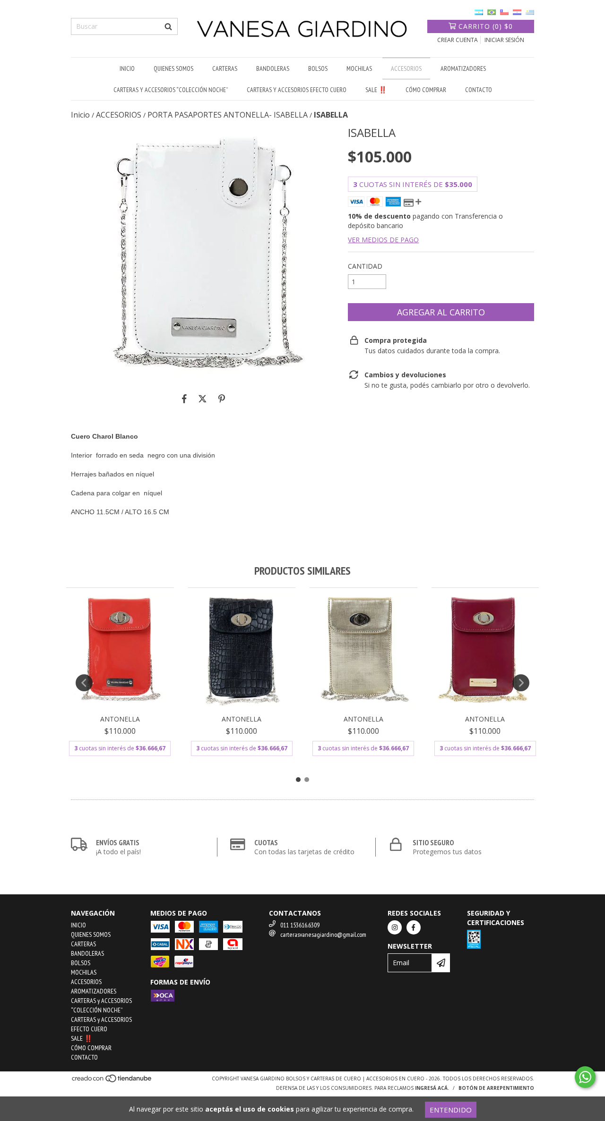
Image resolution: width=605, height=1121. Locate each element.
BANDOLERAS (272, 68)
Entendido (451, 1109)
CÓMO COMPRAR (426, 89)
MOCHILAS (359, 68)
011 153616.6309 (300, 925)
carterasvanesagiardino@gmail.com (323, 934)
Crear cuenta (457, 40)
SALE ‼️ (376, 89)
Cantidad (365, 266)
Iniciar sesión (504, 40)
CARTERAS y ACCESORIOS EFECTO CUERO (296, 89)
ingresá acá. (432, 1088)
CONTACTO (478, 89)
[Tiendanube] (112, 1081)
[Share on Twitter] (202, 398)
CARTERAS (224, 68)
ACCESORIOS (406, 68)
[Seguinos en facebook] (413, 927)
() (485, 26)
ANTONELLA (120, 718)
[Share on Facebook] (184, 398)
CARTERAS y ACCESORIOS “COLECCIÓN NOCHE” (170, 89)
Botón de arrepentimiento (496, 1088)
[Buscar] (168, 26)
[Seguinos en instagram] (395, 927)
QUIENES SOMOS (173, 68)
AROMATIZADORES (463, 68)
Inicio (80, 115)
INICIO (127, 68)
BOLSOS (318, 68)
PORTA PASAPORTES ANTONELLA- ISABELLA (227, 114)
